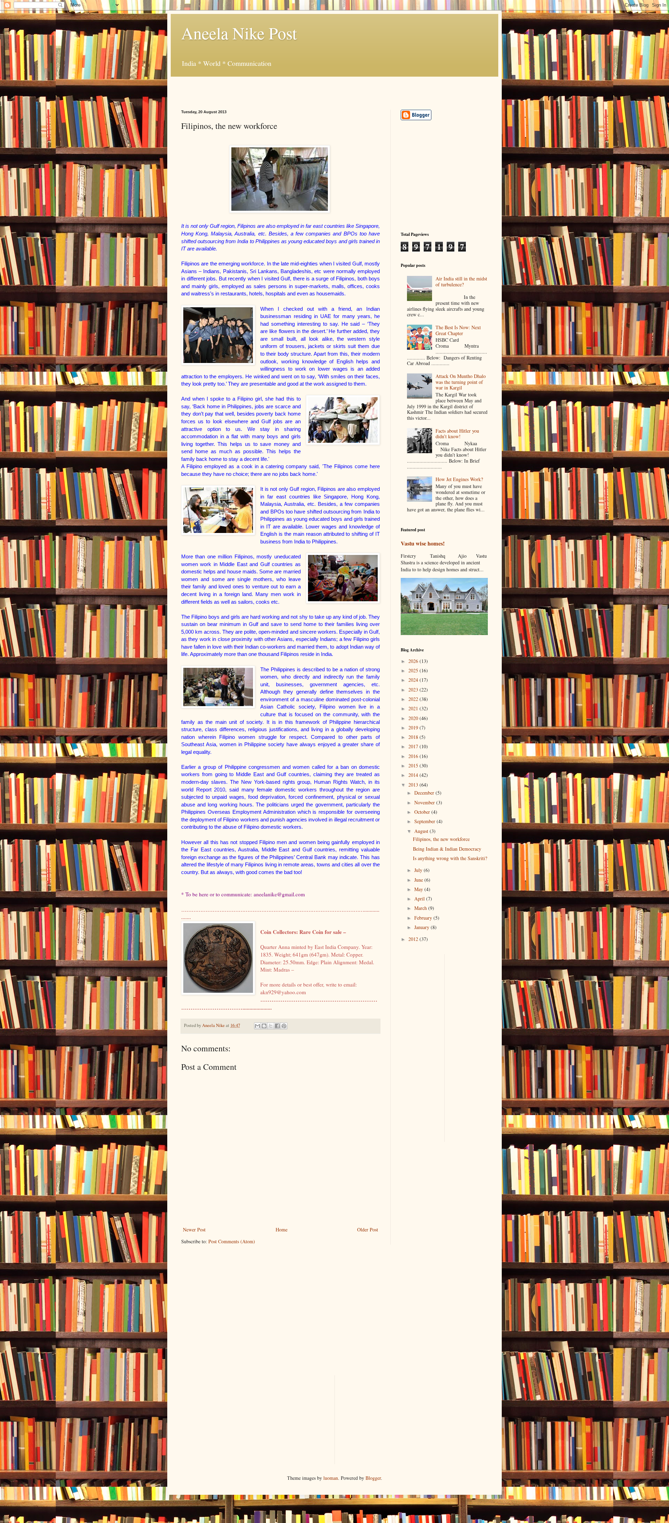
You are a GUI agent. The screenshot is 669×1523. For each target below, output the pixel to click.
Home (281, 1229)
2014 (414, 775)
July (419, 870)
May (419, 889)
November (425, 802)
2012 (414, 939)
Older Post (367, 1229)
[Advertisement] (262, 87)
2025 (414, 670)
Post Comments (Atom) (231, 1241)
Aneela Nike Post (239, 33)
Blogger (373, 1478)
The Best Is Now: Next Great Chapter (458, 330)
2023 (414, 689)
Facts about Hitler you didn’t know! (457, 433)
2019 (414, 727)
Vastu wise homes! (423, 543)
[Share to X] (270, 1025)
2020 (414, 718)
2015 (414, 765)
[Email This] (257, 1025)
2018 (414, 737)
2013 (414, 784)
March (421, 908)
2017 (414, 746)
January (422, 927)
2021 (414, 708)
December (425, 792)
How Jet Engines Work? (459, 479)
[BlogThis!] (264, 1025)
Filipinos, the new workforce (441, 839)
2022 (414, 699)
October (422, 812)
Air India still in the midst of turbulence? (461, 281)
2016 (414, 756)
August (422, 831)
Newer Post (194, 1229)
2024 (414, 680)
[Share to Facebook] (277, 1025)
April (420, 898)
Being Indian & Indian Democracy (447, 848)
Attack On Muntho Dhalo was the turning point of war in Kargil (461, 382)
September (425, 821)
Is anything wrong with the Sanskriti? (450, 858)
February (423, 917)
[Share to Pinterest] (283, 1025)
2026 (414, 661)
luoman (330, 1478)
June (419, 879)
